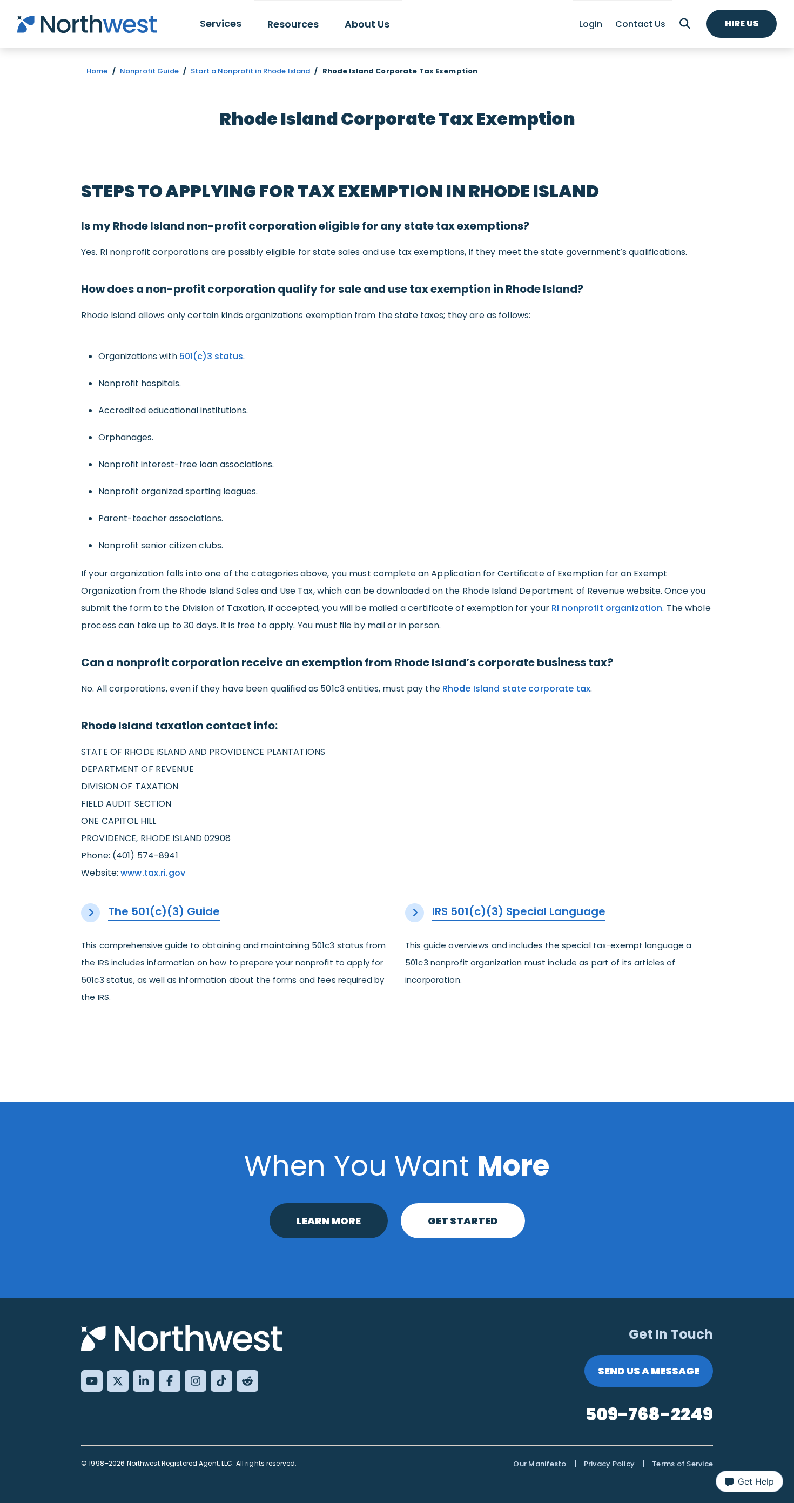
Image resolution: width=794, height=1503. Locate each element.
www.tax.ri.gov (152, 873)
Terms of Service (682, 1464)
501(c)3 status (211, 356)
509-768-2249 (649, 1414)
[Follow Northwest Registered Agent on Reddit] (247, 1381)
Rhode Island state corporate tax (516, 688)
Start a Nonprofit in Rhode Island (250, 71)
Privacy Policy (609, 1464)
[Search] (684, 24)
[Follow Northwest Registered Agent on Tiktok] (221, 1381)
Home (97, 71)
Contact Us (640, 24)
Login (590, 24)
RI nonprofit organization (606, 608)
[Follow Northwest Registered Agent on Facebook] (169, 1381)
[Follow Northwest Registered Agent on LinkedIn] (143, 1381)
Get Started (463, 1220)
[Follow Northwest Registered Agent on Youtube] (92, 1381)
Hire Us (742, 23)
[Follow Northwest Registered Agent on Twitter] (118, 1381)
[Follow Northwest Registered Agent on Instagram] (195, 1381)
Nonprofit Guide (149, 71)
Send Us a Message (648, 1371)
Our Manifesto (539, 1464)
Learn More (329, 1220)
